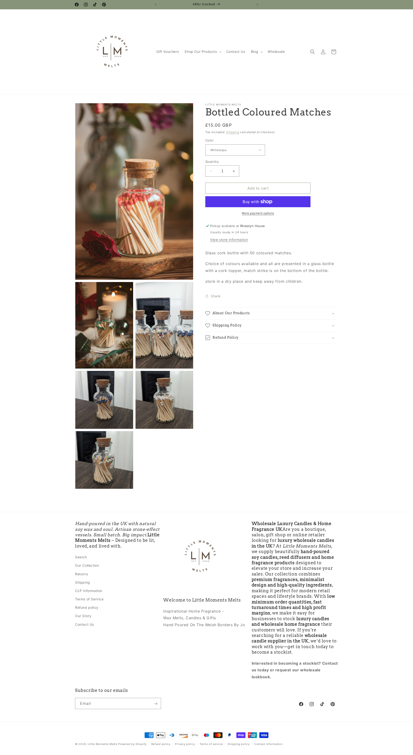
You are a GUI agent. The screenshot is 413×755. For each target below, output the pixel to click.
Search (81, 557)
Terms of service (211, 743)
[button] (202, 52)
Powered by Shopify (132, 744)
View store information (229, 240)
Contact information (268, 743)
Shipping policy (239, 743)
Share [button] (216, 296)
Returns (81, 574)
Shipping (232, 132)
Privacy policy (185, 743)
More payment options (258, 213)
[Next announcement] (257, 4)
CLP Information (88, 591)
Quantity (212, 161)
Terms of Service (89, 599)
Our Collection (87, 566)
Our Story (83, 616)
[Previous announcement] (155, 4)
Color (209, 140)
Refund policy (86, 608)
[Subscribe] (155, 703)
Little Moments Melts (102, 744)
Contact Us (84, 624)
